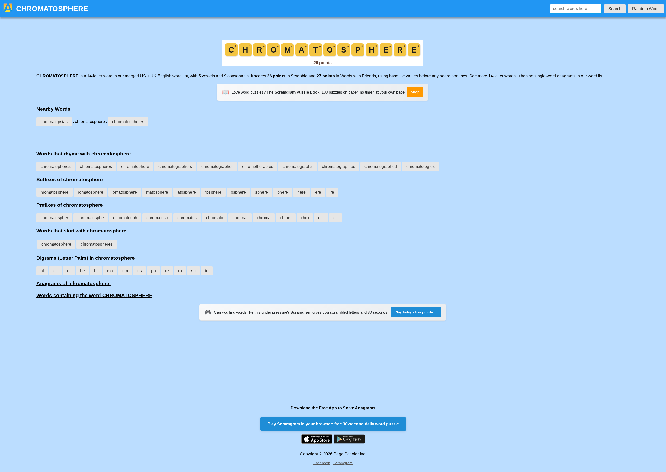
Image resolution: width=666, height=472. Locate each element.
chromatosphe (91, 217)
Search (615, 8)
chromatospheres (128, 122)
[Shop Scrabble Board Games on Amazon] (322, 65)
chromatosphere (56, 244)
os (139, 270)
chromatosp (157, 217)
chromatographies (338, 166)
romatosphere (90, 192)
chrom (285, 217)
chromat (240, 217)
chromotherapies (257, 166)
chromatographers (175, 166)
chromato (214, 217)
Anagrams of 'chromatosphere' (73, 283)
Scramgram (343, 463)
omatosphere (125, 192)
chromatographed (380, 166)
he (82, 270)
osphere (238, 192)
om (125, 270)
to (206, 270)
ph (153, 270)
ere (318, 192)
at (42, 270)
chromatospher (54, 217)
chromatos (187, 217)
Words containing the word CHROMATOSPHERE (94, 295)
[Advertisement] (322, 136)
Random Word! (646, 8)
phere (282, 192)
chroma (264, 217)
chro (305, 217)
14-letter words (502, 76)
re (332, 192)
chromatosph (125, 217)
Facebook (321, 463)
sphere (261, 192)
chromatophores (56, 166)
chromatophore (135, 166)
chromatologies (420, 166)
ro (180, 270)
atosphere (186, 192)
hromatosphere (54, 192)
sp (193, 270)
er (69, 270)
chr (321, 217)
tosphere (213, 192)
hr (96, 270)
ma (110, 270)
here (301, 192)
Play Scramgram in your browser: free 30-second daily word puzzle (333, 424)
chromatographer (217, 166)
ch (335, 217)
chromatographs (297, 166)
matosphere (157, 192)
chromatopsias (54, 122)
